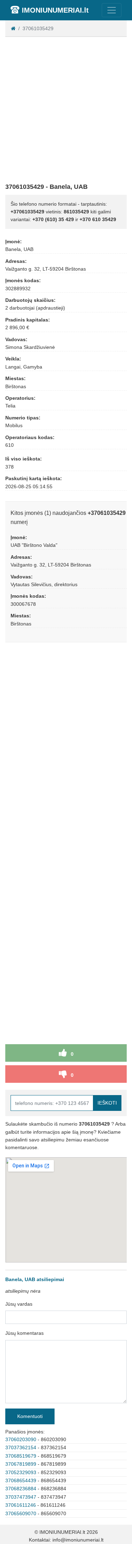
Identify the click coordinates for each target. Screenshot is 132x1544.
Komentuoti (30, 1416)
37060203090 (20, 1439)
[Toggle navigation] (111, 10)
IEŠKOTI (107, 1103)
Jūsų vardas (18, 1304)
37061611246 (20, 1505)
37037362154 (20, 1447)
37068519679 (20, 1456)
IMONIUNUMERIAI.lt (55, 10)
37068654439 (20, 1480)
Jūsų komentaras (24, 1333)
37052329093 (20, 1472)
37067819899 (20, 1464)
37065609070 (20, 1513)
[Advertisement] (66, 108)
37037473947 (20, 1497)
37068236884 (20, 1488)
